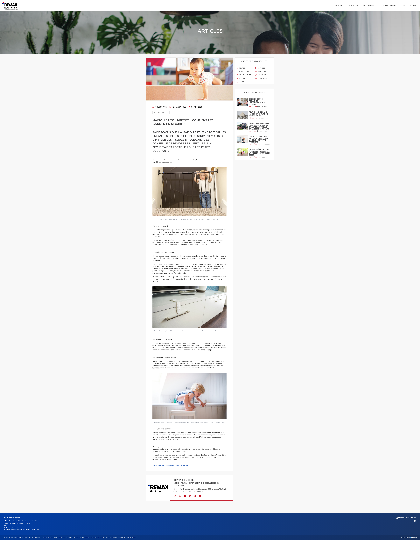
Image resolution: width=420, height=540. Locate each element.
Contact (404, 5)
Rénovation (262, 75)
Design (241, 82)
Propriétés (340, 5)
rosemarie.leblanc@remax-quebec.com (25, 529)
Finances (261, 68)
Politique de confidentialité (89, 537)
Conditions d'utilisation (108, 537)
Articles (353, 5)
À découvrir (161, 107)
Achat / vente (245, 75)
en (414, 5)
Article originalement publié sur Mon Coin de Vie (170, 465)
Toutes (242, 68)
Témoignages (367, 5)
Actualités (243, 78)
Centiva (413, 537)
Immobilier (261, 71)
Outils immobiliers (387, 5)
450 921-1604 (13, 527)
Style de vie (262, 78)
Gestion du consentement (127, 537)
